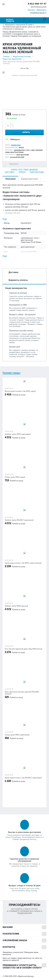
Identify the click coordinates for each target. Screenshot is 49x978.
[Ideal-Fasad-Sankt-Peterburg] (4, 4)
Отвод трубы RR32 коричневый (17, 735)
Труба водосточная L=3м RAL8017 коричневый (23, 778)
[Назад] (4, 68)
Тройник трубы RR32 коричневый (18, 434)
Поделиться (13, 164)
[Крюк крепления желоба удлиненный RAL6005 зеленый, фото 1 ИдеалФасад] (24, 72)
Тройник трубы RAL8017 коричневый (19, 520)
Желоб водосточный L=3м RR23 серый (20, 391)
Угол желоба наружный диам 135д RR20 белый (23, 649)
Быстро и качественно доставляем (24, 832)
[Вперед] (45, 68)
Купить (26, 132)
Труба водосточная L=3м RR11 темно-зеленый (23, 563)
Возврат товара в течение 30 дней (25, 885)
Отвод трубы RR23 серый (15, 477)
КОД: (7, 139)
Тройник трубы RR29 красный (16, 606)
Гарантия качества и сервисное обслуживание (24, 860)
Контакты (31, 10)
